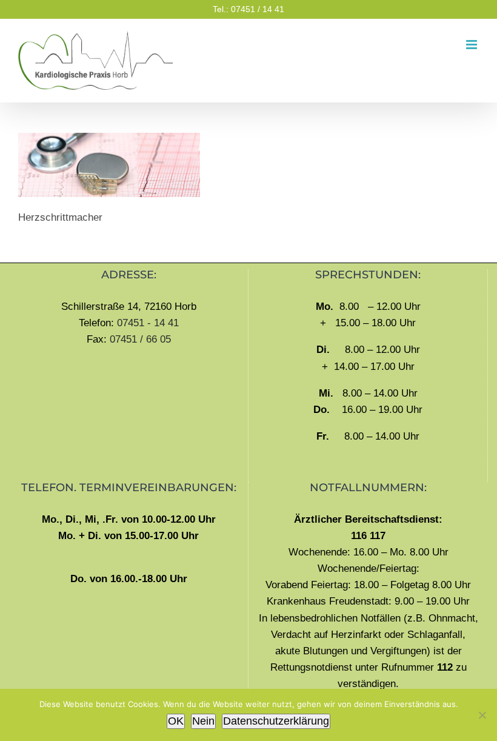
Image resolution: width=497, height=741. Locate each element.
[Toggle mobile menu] (472, 44)
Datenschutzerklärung (276, 721)
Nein (203, 721)
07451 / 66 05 (140, 339)
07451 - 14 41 (148, 323)
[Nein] (482, 715)
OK (176, 721)
